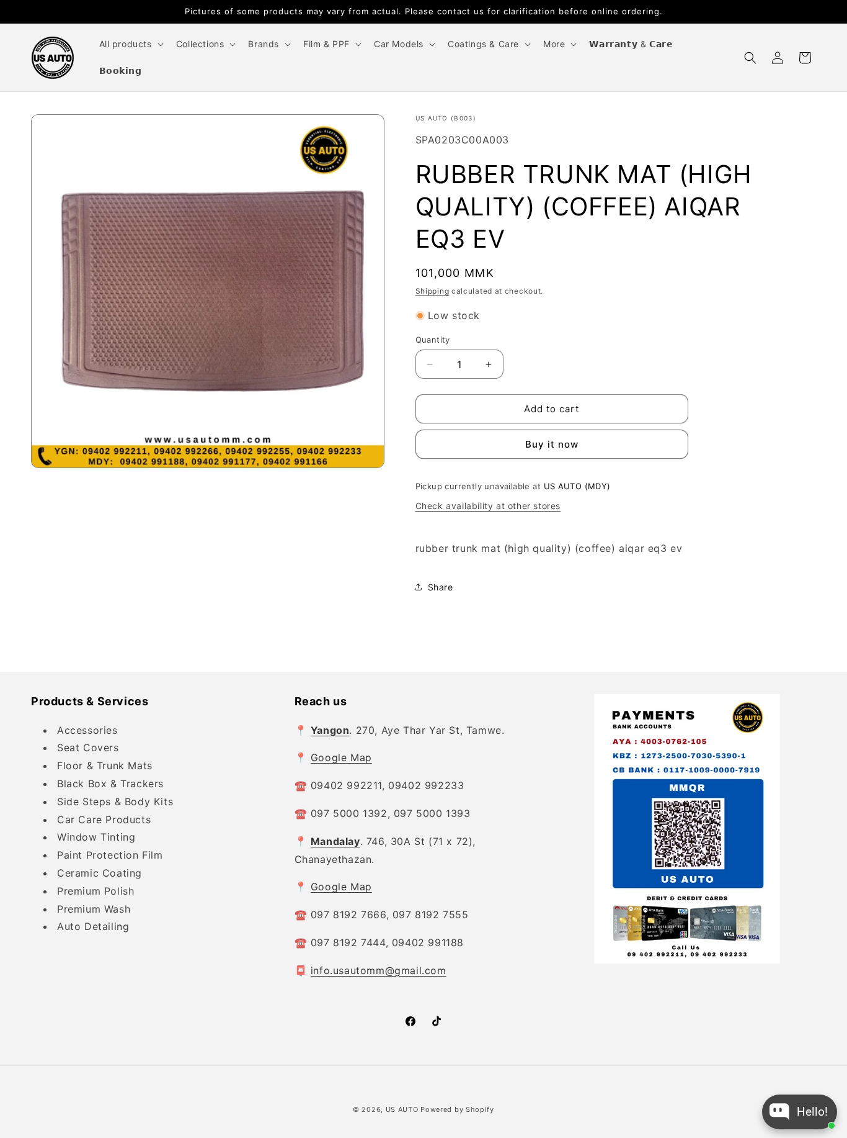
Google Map (341, 757)
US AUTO (402, 1109)
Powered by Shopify (457, 1109)
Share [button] (440, 587)
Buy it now (552, 444)
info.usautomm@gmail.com (378, 970)
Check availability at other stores (488, 505)
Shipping (432, 291)
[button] (130, 44)
